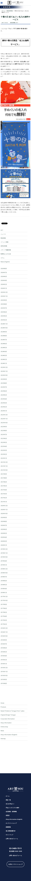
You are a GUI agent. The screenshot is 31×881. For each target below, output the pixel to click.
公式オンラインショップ (15, 864)
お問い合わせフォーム (12, 838)
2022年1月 (4, 458)
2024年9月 (4, 332)
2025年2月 (4, 320)
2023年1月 (4, 411)
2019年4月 (4, 561)
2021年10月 (4, 470)
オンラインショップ (11, 823)
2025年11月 (4, 296)
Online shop (4, 727)
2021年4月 (4, 490)
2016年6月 (4, 648)
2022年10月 (4, 423)
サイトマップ (9, 835)
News (2, 731)
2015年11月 (4, 671)
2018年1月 (4, 592)
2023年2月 (4, 407)
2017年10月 (4, 600)
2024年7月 (4, 340)
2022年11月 (4, 419)
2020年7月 (4, 525)
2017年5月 (4, 612)
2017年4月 (4, 616)
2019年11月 (4, 553)
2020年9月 (4, 517)
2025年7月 (4, 308)
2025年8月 (4, 304)
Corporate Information (8, 719)
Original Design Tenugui (8, 715)
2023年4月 (4, 399)
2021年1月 (4, 502)
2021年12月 (4, 462)
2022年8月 (4, 430)
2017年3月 (4, 620)
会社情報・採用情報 (11, 811)
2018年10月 (4, 573)
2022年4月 (4, 446)
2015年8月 (4, 683)
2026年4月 (4, 280)
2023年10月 (4, 375)
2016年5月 (4, 652)
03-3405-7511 (15, 848)
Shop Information (6, 723)
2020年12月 (4, 506)
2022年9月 (4, 426)
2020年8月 (4, 521)
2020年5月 (4, 533)
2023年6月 (4, 391)
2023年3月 (4, 403)
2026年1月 (4, 288)
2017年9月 (4, 604)
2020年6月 (4, 529)
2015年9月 (4, 679)
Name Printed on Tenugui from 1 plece (12, 711)
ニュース (3, 234)
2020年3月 (4, 541)
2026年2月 (4, 284)
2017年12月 (4, 596)
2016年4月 (4, 656)
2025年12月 (4, 292)
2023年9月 (4, 379)
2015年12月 (4, 668)
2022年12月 (4, 415)
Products (3, 707)
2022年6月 (4, 438)
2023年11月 (4, 371)
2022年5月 (4, 442)
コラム (2, 258)
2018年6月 (4, 581)
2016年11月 (4, 632)
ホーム (7, 796)
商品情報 (3, 238)
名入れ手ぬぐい (10, 804)
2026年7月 (4, 272)
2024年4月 (4, 351)
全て (17, 22)
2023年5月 (4, 395)
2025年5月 (4, 316)
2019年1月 (4, 565)
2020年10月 (4, 513)
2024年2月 (4, 359)
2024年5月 (4, 347)
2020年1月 (4, 545)
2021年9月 (4, 474)
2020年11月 (4, 509)
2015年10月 (4, 675)
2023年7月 (4, 387)
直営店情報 (12, 22)
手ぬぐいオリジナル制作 (12, 807)
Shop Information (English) (9, 735)
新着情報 (8, 827)
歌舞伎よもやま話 (6, 254)
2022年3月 (4, 450)
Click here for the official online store (15, 754)
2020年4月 (4, 537)
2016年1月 (4, 664)
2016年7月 (4, 644)
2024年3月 (4, 355)
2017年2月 (4, 624)
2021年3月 (4, 494)
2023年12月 (4, 367)
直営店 (7, 815)
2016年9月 (4, 640)
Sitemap (3, 738)
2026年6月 (4, 276)
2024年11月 (4, 324)
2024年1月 (4, 363)
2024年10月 (4, 328)
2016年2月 (4, 660)
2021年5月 (4, 486)
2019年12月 (4, 549)
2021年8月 (4, 478)
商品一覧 (8, 800)
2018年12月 (4, 569)
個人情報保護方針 (10, 831)
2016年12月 (4, 628)
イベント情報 (4, 242)
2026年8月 (4, 268)
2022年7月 (4, 434)
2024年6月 (4, 343)
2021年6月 (4, 482)
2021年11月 (4, 466)
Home (2, 703)
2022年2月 (4, 454)
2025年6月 (4, 312)
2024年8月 (4, 336)
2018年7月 (4, 577)
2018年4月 (4, 588)
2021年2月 (4, 498)
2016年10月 (4, 636)
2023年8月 (4, 383)
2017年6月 (4, 608)
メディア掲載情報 (6, 250)
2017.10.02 (5, 22)
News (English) (5, 262)
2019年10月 (4, 557)
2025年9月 (4, 300)
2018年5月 (4, 585)
